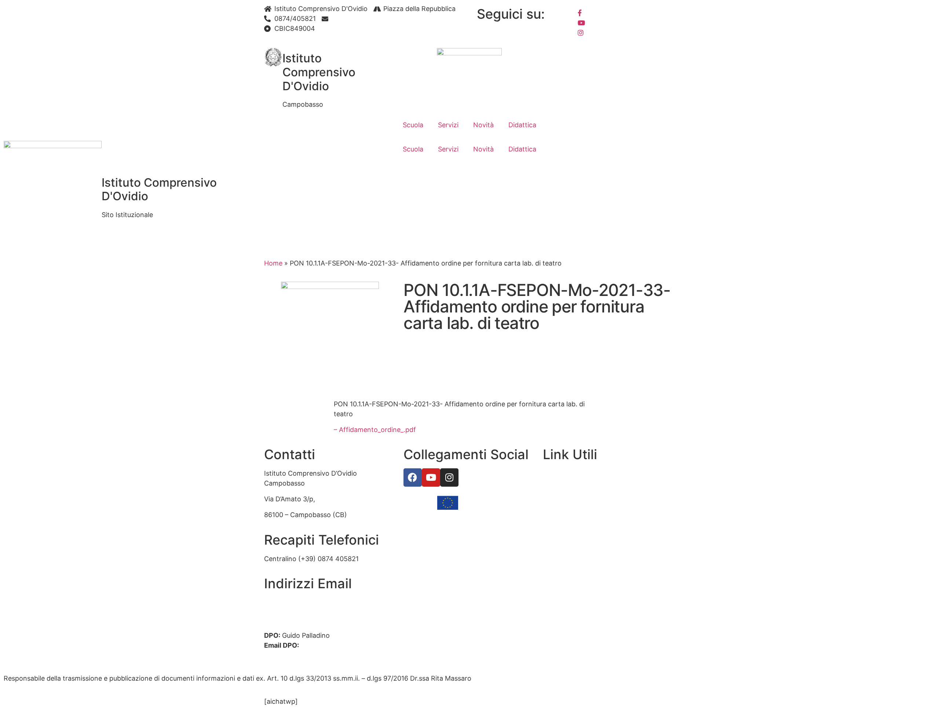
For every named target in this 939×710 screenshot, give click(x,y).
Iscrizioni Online (567, 521)
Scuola (413, 125)
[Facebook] (624, 12)
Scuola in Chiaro (568, 552)
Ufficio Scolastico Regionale (586, 537)
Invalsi (552, 568)
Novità (483, 125)
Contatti (556, 489)
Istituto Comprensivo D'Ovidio (318, 72)
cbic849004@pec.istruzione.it (311, 612)
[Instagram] (624, 32)
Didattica (522, 125)
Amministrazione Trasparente (589, 473)
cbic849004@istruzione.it (372, 18)
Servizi (448, 125)
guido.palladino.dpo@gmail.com (313, 655)
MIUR (551, 505)
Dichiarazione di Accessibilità (587, 600)
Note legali (559, 616)
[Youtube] (624, 22)
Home (273, 263)
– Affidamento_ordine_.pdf (375, 429)
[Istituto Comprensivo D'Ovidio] (273, 57)
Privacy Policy (564, 584)
